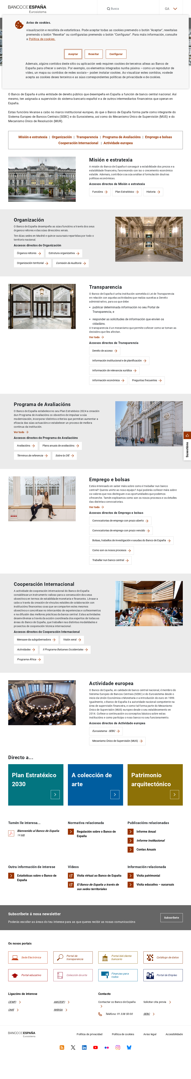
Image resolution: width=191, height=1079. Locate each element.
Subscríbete (171, 917)
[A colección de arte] (114, 794)
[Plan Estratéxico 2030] (55, 794)
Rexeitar (93, 54)
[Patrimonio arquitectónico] (174, 794)
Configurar (116, 54)
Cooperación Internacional (78, 143)
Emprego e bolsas (158, 137)
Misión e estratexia (32, 137)
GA (167, 9)
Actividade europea (118, 143)
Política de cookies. (42, 39)
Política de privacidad (89, 1034)
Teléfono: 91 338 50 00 (119, 1013)
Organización (62, 137)
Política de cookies (123, 1034)
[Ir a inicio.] (27, 8)
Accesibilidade (174, 1034)
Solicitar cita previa (155, 1001)
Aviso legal (149, 1034)
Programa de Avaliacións (122, 137)
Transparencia (87, 137)
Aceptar (73, 54)
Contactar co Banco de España (117, 1001)
